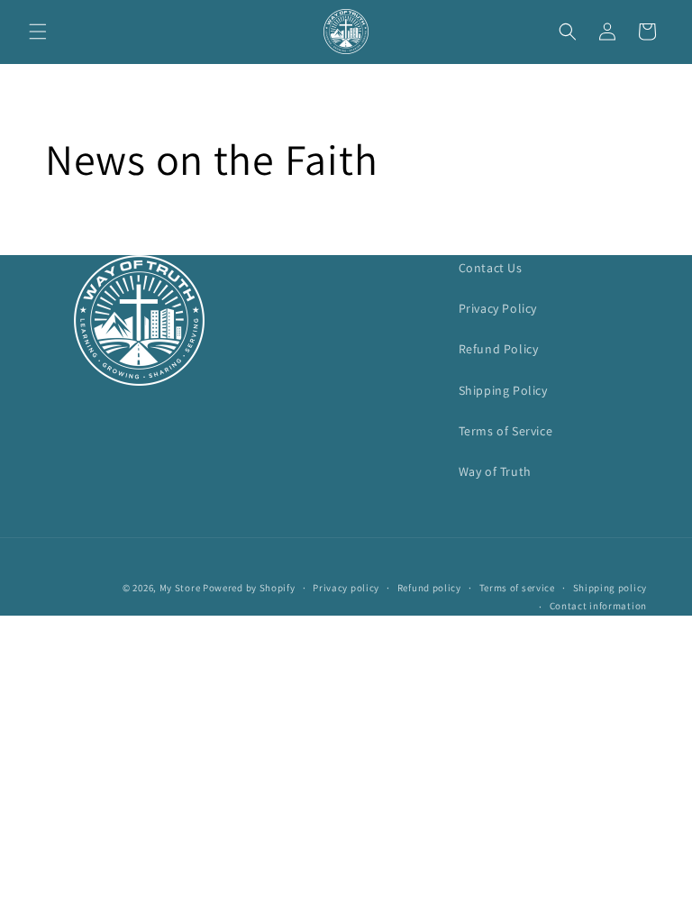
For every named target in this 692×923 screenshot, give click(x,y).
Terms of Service (506, 431)
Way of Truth (495, 471)
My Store (180, 587)
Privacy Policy (498, 308)
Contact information (598, 605)
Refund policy (429, 587)
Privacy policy (346, 587)
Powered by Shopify (249, 587)
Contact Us (491, 268)
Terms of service (517, 587)
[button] (38, 31)
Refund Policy (499, 349)
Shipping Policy (503, 390)
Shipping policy (610, 587)
